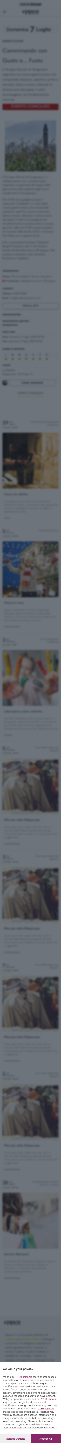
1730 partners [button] (24, 1376)
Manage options (15, 1438)
